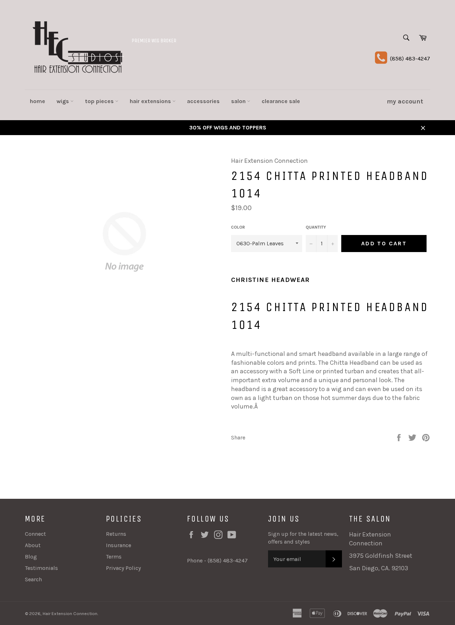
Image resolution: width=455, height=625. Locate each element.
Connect (35, 533)
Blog (31, 556)
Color (238, 227)
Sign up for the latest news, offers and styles (303, 537)
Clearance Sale (281, 101)
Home (37, 101)
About (33, 545)
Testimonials (41, 568)
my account (405, 101)
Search (33, 579)
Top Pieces (100, 101)
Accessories (203, 101)
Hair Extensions (151, 101)
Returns (116, 533)
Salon (239, 101)
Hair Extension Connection (70, 613)
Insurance (118, 545)
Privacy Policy (123, 568)
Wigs (63, 101)
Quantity (316, 227)
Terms (114, 556)
